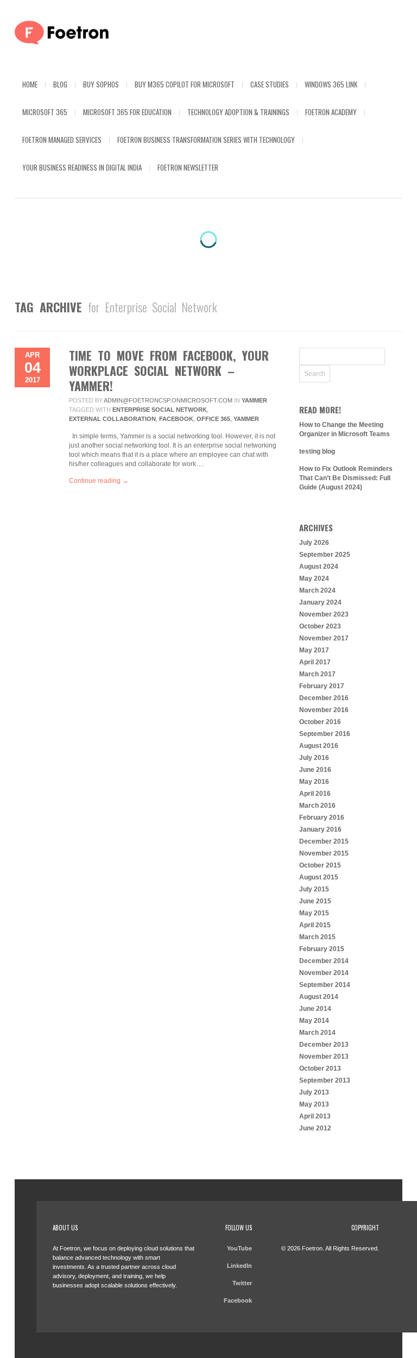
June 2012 (315, 1128)
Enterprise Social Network (159, 409)
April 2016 (315, 793)
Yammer (254, 400)
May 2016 (314, 781)
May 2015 (314, 913)
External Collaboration (112, 419)
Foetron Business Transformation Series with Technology (206, 139)
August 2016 (318, 746)
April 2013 (315, 1116)
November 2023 (324, 614)
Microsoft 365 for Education (127, 111)
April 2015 (315, 925)
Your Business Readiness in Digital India (82, 167)
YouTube (239, 1248)
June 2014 (315, 1009)
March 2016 (317, 805)
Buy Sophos (101, 84)
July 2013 (314, 1092)
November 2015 (324, 853)
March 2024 (317, 590)
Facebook (176, 419)
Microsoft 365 (44, 111)
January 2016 (320, 829)
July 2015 (314, 889)
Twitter (242, 1283)
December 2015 (324, 841)
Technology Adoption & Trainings (238, 111)
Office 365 (213, 419)
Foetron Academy (331, 111)
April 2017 (315, 662)
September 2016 (324, 734)
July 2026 (314, 542)
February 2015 (321, 949)
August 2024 (318, 566)
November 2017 (324, 638)
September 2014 (324, 985)
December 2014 (324, 961)
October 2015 (320, 865)
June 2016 (315, 770)
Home (29, 84)
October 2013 (320, 1068)
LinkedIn (239, 1265)
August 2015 (318, 877)
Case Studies (269, 84)
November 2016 (324, 710)
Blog (60, 84)
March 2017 (317, 674)
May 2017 (314, 650)
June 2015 (315, 901)
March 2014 (317, 1032)
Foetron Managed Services (62, 139)
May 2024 (314, 578)
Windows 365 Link (331, 84)
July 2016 (314, 758)
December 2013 (324, 1044)
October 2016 (320, 722)
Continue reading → (99, 481)
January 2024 (320, 602)
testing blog (317, 451)
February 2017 (321, 686)
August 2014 (318, 997)
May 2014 (314, 1020)
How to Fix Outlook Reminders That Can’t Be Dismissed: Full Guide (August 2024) (346, 478)
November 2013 (324, 1056)
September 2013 (324, 1080)
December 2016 (324, 698)
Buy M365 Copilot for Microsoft (185, 84)
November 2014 (324, 973)
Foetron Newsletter (187, 167)
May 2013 (314, 1104)
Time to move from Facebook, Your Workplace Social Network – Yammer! (169, 370)
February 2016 (321, 817)
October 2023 (320, 626)
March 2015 (317, 937)
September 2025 (324, 554)
